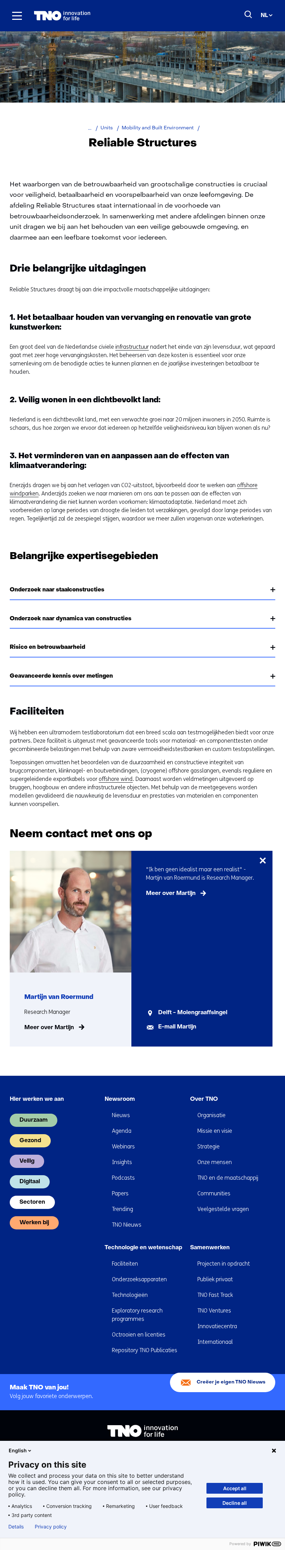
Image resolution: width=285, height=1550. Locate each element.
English (18, 1450)
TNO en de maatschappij (227, 1177)
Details (16, 1526)
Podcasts (123, 1177)
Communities (213, 1193)
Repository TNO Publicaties (144, 1350)
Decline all (234, 1503)
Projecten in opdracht (223, 1263)
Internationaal (215, 1342)
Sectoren (32, 1202)
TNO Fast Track (215, 1295)
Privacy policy (51, 1526)
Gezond (30, 1141)
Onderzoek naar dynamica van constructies (70, 619)
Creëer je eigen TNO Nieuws (231, 1382)
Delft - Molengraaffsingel (192, 1013)
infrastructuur (132, 347)
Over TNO (204, 1099)
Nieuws (121, 1115)
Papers (120, 1193)
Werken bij (34, 1223)
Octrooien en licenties (138, 1334)
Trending (122, 1209)
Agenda (121, 1131)
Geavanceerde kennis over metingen (61, 676)
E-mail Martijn (177, 1027)
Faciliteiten (125, 1263)
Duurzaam (33, 1120)
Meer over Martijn (49, 1028)
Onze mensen (214, 1162)
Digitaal (29, 1182)
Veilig (26, 1161)
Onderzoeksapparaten (139, 1279)
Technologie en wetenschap (143, 1248)
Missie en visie (214, 1131)
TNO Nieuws (126, 1224)
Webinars (123, 1146)
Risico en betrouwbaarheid (47, 647)
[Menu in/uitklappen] (17, 15)
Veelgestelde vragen (223, 1209)
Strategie (208, 1146)
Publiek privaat (215, 1279)
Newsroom (120, 1099)
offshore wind (116, 779)
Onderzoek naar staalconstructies (57, 590)
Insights (122, 1162)
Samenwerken (210, 1248)
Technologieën (130, 1295)
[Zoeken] (248, 14)
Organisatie (211, 1115)
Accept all (234, 1488)
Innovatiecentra (217, 1326)
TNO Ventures (214, 1310)
